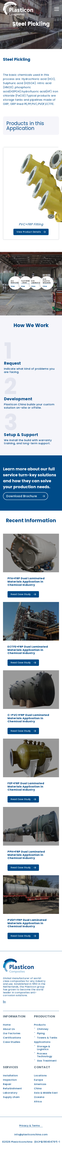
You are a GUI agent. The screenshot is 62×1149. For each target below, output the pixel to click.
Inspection (10, 1080)
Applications (42, 1042)
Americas (40, 1084)
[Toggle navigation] (56, 9)
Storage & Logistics (43, 1048)
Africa (38, 1101)
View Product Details (29, 231)
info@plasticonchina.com (31, 1134)
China (38, 1088)
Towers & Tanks (47, 1037)
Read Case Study (21, 594)
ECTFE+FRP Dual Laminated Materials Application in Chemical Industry (28, 650)
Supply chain (11, 1097)
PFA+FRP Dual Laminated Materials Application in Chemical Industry (26, 581)
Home (7, 1024)
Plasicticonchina (22, 1142)
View (13, 286)
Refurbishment (12, 1088)
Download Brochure (22, 496)
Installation (10, 1075)
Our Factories (11, 1033)
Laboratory (10, 1092)
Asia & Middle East (46, 1092)
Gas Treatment (47, 1060)
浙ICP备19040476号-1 (47, 1142)
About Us (9, 1029)
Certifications (12, 1037)
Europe (38, 1080)
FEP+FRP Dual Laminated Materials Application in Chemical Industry (26, 786)
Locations (40, 1075)
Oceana (39, 1097)
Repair (7, 1084)
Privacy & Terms (29, 1125)
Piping (41, 1033)
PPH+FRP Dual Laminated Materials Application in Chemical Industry (26, 855)
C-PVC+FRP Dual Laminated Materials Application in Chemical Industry (28, 718)
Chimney (42, 1029)
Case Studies (11, 1042)
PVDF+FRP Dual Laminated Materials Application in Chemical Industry (27, 923)
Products (40, 1024)
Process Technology (44, 1055)
